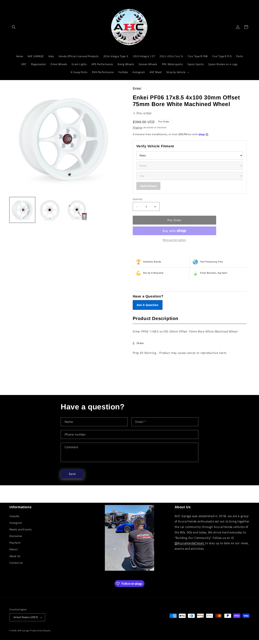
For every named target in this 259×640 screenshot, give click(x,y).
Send (72, 474)
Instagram (15, 523)
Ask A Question (148, 305)
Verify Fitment (148, 186)
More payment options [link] (174, 240)
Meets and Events (20, 529)
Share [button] (140, 343)
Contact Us (16, 563)
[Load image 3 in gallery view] (77, 210)
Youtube (14, 516)
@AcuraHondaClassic (190, 543)
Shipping (137, 127)
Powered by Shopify (40, 630)
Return (13, 549)
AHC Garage (24, 630)
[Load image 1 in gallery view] (22, 210)
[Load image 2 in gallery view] (50, 210)
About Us (14, 556)
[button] (13, 27)
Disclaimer (15, 536)
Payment (14, 543)
